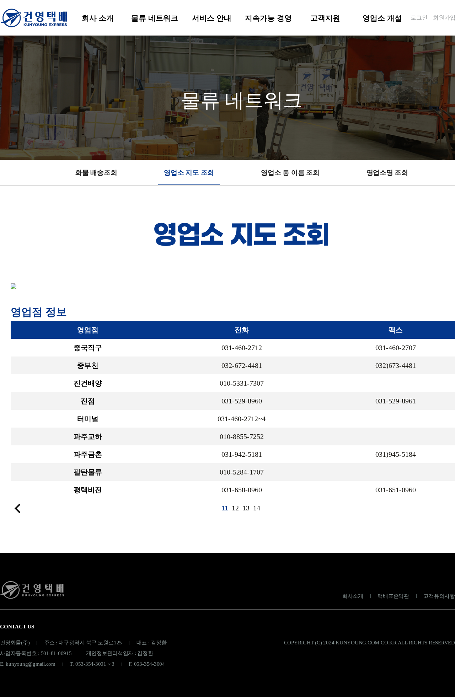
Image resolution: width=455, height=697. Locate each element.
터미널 (87, 419)
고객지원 (325, 18)
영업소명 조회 (387, 172)
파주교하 (88, 436)
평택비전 (88, 490)
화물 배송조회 (96, 172)
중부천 (87, 365)
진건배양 (88, 383)
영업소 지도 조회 (189, 172)
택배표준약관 (393, 596)
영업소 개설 (382, 18)
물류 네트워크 (154, 18)
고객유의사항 (439, 596)
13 (246, 508)
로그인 (419, 18)
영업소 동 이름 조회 (290, 172)
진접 (88, 401)
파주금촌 (88, 454)
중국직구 (88, 348)
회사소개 (352, 596)
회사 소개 (98, 18)
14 (256, 508)
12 (235, 508)
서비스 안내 (211, 18)
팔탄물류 (88, 472)
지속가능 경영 (268, 18)
